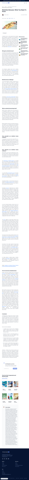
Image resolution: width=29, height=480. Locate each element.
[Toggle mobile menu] (26, 3)
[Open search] (24, 3)
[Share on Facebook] (9, 18)
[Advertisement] (22, 24)
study (4, 219)
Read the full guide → (5, 378)
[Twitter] (4, 458)
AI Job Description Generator (19, 465)
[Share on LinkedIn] (11, 18)
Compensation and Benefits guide (12, 6)
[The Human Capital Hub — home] (6, 3)
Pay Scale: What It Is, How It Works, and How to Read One (24, 48)
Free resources (17, 466)
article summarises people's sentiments (11, 88)
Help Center (25, 478)
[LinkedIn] (3, 458)
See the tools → (23, 0)
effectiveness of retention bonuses (9, 160)
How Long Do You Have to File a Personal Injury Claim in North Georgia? (24, 45)
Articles (6, 6)
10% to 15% (9, 46)
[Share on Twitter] (7, 18)
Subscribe (15, 368)
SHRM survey (4, 306)
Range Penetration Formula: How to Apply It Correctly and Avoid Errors (24, 54)
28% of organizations (12, 274)
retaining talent (12, 163)
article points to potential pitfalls (10, 96)
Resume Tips (3, 466)
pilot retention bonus (14, 247)
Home (3, 6)
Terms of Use (17, 478)
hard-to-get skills (14, 70)
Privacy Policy (21, 478)
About (3, 470)
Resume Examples (4, 465)
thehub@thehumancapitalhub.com (6, 474)
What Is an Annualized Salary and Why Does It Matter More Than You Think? (24, 42)
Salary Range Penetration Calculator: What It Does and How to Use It (24, 51)
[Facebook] (6, 458)
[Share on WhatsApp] (12, 18)
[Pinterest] (8, 458)
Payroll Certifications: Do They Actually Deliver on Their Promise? (24, 39)
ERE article (7, 258)
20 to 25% (3, 273)
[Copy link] (14, 18)
